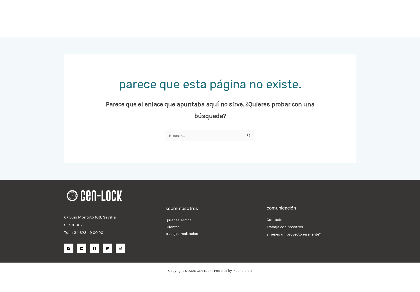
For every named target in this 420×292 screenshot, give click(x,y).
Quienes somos (179, 220)
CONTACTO (342, 18)
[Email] (120, 248)
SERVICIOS (259, 18)
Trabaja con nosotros (285, 227)
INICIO (235, 18)
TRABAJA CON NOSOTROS (300, 18)
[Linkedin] (81, 248)
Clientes (173, 227)
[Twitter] (107, 248)
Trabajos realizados (182, 233)
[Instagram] (68, 248)
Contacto (274, 219)
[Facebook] (94, 248)
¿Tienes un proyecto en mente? (294, 234)
